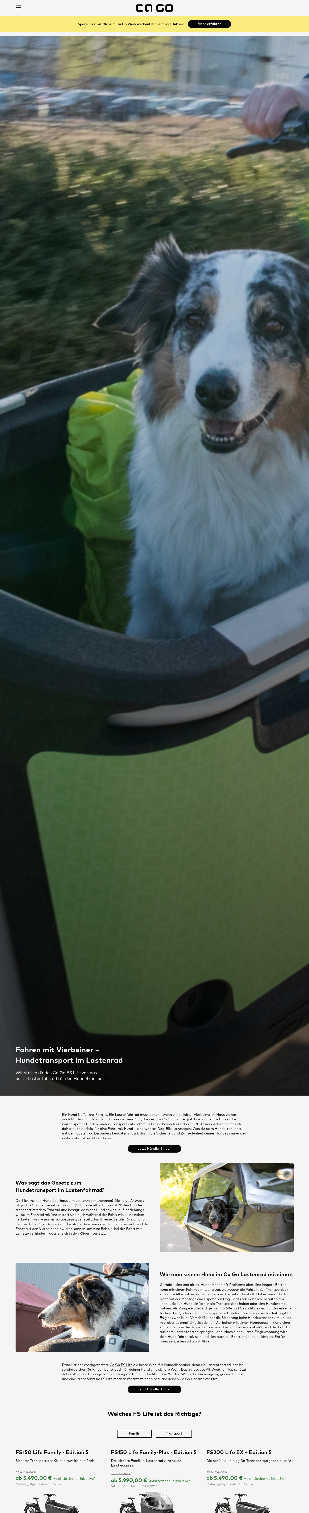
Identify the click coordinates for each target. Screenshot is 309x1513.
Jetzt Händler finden (155, 1148)
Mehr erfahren (210, 24)
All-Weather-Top (219, 1369)
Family (134, 1433)
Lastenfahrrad (127, 1114)
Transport (174, 1433)
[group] (155, 1434)
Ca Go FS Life (173, 1119)
